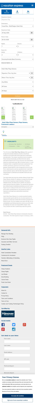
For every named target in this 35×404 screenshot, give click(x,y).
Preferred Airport (9, 366)
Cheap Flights (5, 271)
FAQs (2, 236)
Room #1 (4, 50)
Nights (3, 43)
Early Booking (5, 277)
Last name (7, 345)
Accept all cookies (17, 396)
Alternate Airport (9, 373)
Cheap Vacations (5, 269)
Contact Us (4, 293)
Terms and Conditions (7, 298)
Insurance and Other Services (9, 242)
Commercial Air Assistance (8, 255)
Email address (8, 352)
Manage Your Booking (7, 234)
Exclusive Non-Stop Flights (8, 239)
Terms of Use (5, 301)
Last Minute (4, 274)
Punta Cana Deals (6, 282)
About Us (3, 290)
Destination (4, 23)
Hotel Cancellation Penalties (8, 252)
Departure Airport (6, 17)
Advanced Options (5, 63)
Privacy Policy (5, 296)
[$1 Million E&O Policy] (8, 314)
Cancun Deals (5, 279)
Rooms (20, 43)
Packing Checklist (5, 244)
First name (7, 338)
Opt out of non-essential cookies (17, 400)
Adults (3, 52)
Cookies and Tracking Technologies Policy (12, 304)
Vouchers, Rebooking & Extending (10, 258)
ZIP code (6, 359)
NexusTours (4, 260)
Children (20, 52)
